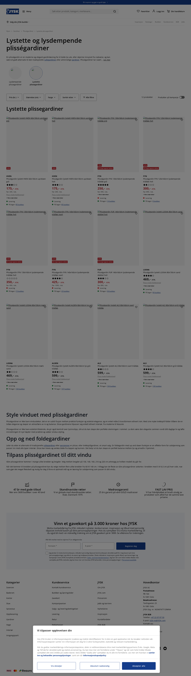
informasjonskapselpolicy (94, 655)
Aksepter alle (138, 666)
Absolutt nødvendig (100, 666)
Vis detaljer (56, 666)
